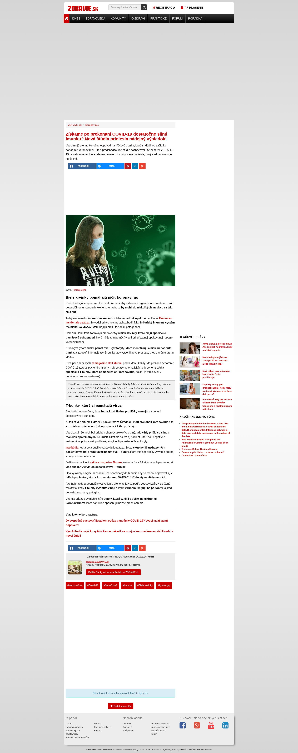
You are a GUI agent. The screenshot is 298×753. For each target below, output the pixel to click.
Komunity (118, 18)
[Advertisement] (149, 47)
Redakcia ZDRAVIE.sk (97, 562)
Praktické (158, 18)
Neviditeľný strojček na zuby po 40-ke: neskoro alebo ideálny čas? (214, 360)
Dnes (76, 18)
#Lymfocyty (164, 585)
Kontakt (97, 730)
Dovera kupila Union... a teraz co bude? (203, 452)
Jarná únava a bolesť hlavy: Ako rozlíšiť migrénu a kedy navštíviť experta (217, 346)
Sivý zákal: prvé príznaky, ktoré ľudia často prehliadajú (216, 374)
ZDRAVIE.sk (75, 124)
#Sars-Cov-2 (110, 585)
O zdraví (138, 18)
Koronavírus (92, 124)
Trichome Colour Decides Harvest (199, 449)
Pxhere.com (79, 289)
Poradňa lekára (158, 730)
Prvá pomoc (128, 730)
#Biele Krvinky (145, 585)
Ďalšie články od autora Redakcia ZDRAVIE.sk (113, 572)
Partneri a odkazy (102, 727)
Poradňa (195, 18)
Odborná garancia (74, 727)
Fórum (177, 18)
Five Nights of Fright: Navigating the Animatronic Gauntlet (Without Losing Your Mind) (205, 442)
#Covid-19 (92, 585)
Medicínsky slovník (160, 723)
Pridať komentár (122, 706)
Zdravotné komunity (160, 727)
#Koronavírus (74, 585)
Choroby (127, 723)
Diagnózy (127, 727)
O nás (68, 723)
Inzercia (98, 723)
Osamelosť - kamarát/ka (194, 455)
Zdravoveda (95, 18)
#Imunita (127, 585)
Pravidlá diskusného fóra (77, 737)
